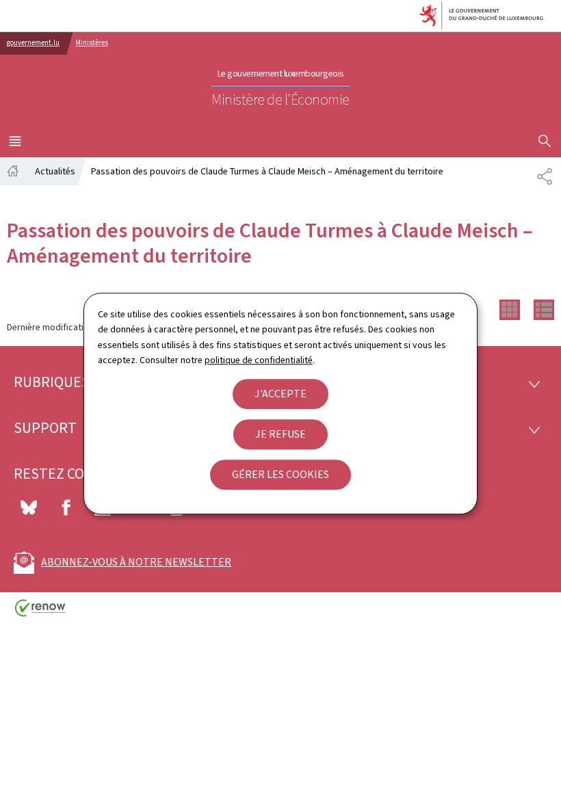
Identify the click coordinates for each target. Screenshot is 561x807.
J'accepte (280, 393)
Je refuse (280, 434)
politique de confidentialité (259, 360)
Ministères (91, 43)
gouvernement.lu (33, 43)
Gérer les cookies (280, 474)
